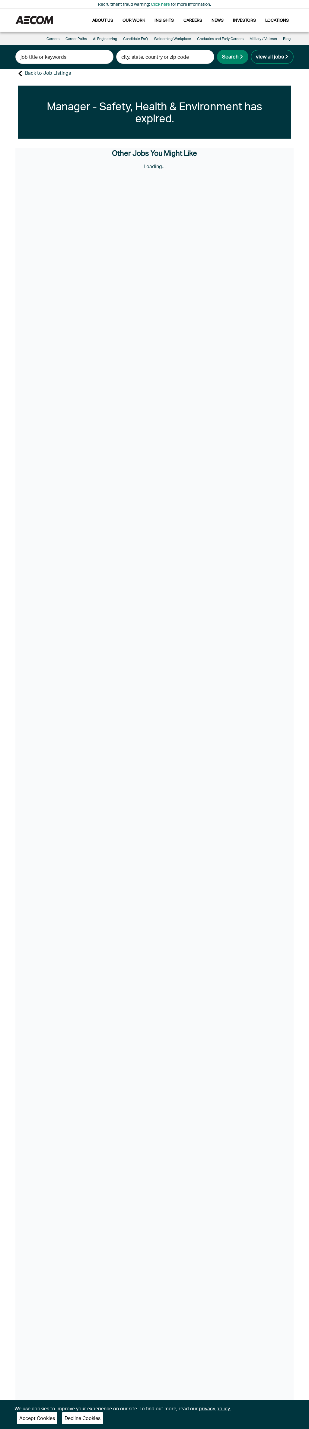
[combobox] (64, 57)
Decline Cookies (82, 1418)
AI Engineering (105, 38)
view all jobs (270, 56)
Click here (161, 4)
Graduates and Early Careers (220, 38)
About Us (102, 20)
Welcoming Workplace (172, 38)
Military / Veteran (263, 38)
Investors (244, 20)
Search (230, 56)
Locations (277, 20)
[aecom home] (34, 20)
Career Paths (76, 38)
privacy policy (215, 1408)
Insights (164, 20)
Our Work (134, 20)
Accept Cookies (37, 1418)
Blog (287, 38)
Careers (192, 20)
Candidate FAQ (135, 38)
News (218, 20)
